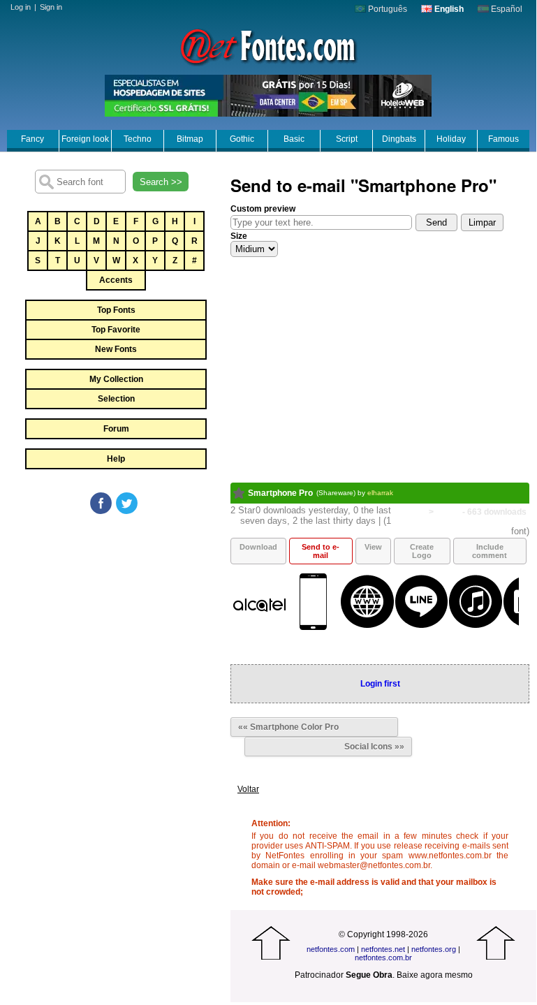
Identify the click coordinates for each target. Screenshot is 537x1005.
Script (347, 139)
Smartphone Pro (280, 493)
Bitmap (190, 139)
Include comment (489, 551)
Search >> (161, 182)
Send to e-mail (320, 551)
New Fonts (116, 349)
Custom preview (262, 209)
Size (238, 236)
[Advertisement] (115, 621)
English (448, 9)
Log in (20, 7)
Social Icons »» (374, 746)
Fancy (32, 139)
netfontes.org (433, 949)
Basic (294, 139)
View (373, 547)
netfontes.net (383, 949)
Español (505, 9)
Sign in (51, 7)
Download (258, 547)
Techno (138, 139)
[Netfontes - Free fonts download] (268, 45)
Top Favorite (115, 330)
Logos (448, 512)
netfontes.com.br (383, 957)
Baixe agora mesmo (435, 975)
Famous (503, 139)
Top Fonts (116, 310)
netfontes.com (331, 949)
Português (386, 9)
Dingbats (399, 139)
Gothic (242, 139)
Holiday (451, 139)
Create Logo (422, 551)
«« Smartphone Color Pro (288, 727)
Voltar (248, 789)
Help (116, 459)
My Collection (116, 379)
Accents (116, 280)
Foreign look (85, 139)
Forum (116, 429)
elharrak (380, 493)
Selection (116, 399)
